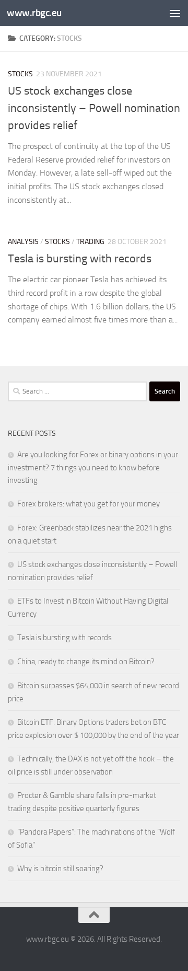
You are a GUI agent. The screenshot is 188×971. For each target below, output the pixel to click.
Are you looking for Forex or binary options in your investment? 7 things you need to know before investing (93, 467)
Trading (90, 241)
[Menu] (175, 13)
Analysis (23, 241)
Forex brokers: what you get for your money (88, 503)
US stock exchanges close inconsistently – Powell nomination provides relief (94, 108)
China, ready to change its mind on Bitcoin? (86, 661)
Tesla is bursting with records (79, 258)
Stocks (20, 74)
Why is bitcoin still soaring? (60, 868)
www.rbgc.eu (34, 13)
